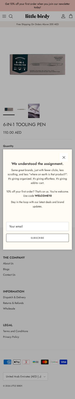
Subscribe (37, 238)
